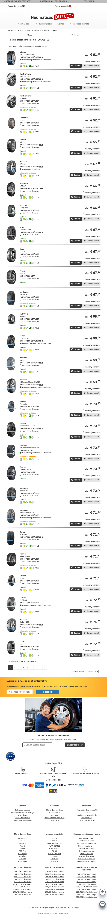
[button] (102, 891)
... (31, 667)
